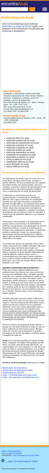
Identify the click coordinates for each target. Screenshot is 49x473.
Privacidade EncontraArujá (26, 468)
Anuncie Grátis (33, 455)
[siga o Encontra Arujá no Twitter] (22, 461)
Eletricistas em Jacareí (13, 372)
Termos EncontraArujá (9, 468)
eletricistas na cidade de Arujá (16, 26)
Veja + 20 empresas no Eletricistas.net (20, 377)
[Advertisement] (24, 57)
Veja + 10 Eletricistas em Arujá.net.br (20, 375)
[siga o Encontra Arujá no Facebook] (2, 461)
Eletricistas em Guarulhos (15, 368)
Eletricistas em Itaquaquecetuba (18, 370)
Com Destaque (19, 455)
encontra (14, 3)
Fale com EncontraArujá (12, 453)
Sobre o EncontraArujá (11, 451)
